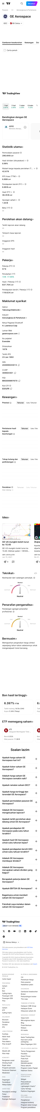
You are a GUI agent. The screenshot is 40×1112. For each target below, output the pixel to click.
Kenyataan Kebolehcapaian (26, 1062)
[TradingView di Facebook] (9, 931)
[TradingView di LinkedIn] (25, 931)
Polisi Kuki (24, 1058)
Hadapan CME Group (28, 1006)
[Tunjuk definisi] (21, 153)
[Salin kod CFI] (11, 389)
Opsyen (5, 1039)
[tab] (20, 402)
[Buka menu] (3, 3)
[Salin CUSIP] (15, 373)
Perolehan (5, 1022)
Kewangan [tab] (29, 42)
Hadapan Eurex (26, 1008)
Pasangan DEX (7, 998)
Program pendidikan (28, 1107)
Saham (4, 986)
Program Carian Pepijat (29, 1068)
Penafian (24, 1054)
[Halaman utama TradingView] (11, 921)
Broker (23, 994)
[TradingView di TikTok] (35, 931)
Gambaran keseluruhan (29, 991)
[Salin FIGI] (19, 381)
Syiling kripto (7, 993)
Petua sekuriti (26, 1065)
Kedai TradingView (27, 1037)
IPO (3, 1027)
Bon (3, 991)
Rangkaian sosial (8, 1060)
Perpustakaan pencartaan (26, 1083)
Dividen (5, 1025)
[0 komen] (13, 561)
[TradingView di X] (3, 931)
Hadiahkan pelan (27, 985)
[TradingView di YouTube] (14, 931)
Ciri (22, 977)
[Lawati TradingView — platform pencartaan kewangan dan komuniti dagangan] (11, 93)
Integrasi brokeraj (27, 1102)
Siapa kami (25, 1018)
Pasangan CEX (7, 996)
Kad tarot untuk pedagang (26, 1041)
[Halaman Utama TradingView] (8, 3)
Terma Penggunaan (28, 1051)
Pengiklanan (25, 1100)
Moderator (6, 1073)
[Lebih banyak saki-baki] (12, 10)
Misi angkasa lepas (28, 1020)
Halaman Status (26, 1070)
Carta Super (6, 979)
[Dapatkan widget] (35, 573)
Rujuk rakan (6, 1065)
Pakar (4, 1094)
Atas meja (5, 1053)
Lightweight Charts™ (28, 1086)
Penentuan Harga (27, 980)
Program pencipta (8, 1068)
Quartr (35, 964)
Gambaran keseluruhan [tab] (12, 42)
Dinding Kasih (7, 1063)
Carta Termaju (26, 1089)
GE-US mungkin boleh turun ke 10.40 (15, 543)
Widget (23, 1079)
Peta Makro (6, 1041)
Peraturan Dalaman (9, 1070)
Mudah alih (6, 1051)
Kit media (24, 1030)
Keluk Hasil (6, 1036)
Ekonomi (5, 1020)
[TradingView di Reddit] (3, 936)
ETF (3, 988)
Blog (22, 1023)
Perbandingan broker (28, 996)
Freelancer (6, 1096)
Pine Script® (6, 1044)
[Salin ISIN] (19, 365)
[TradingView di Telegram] (30, 931)
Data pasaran (26, 982)
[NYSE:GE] (4, 537)
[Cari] (22, 3)
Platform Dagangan (28, 1091)
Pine (3, 1001)
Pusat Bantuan (26, 1025)
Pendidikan (6, 1082)
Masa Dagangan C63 (28, 1044)
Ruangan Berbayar (9, 1099)
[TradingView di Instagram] (19, 931)
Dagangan (6, 1080)
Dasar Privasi (25, 1056)
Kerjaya (23, 1028)
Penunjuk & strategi (9, 1092)
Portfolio (5, 1034)
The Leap (24, 999)
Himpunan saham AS (28, 1011)
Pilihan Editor (7, 1085)
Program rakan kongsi (29, 1105)
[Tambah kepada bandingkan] (25, 127)
